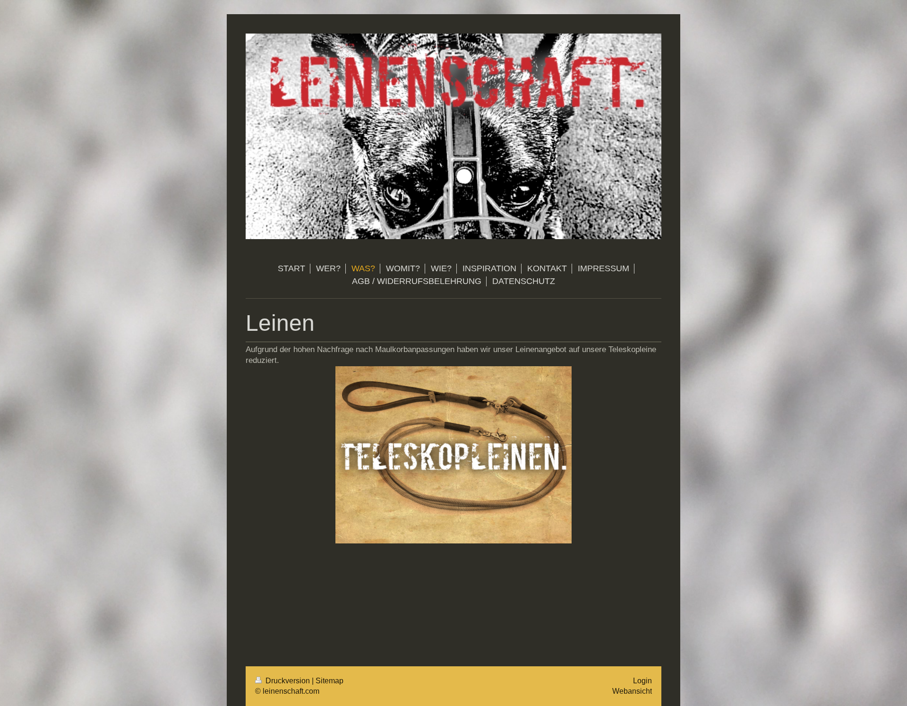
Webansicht (632, 691)
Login (642, 681)
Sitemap (329, 681)
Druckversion (288, 681)
